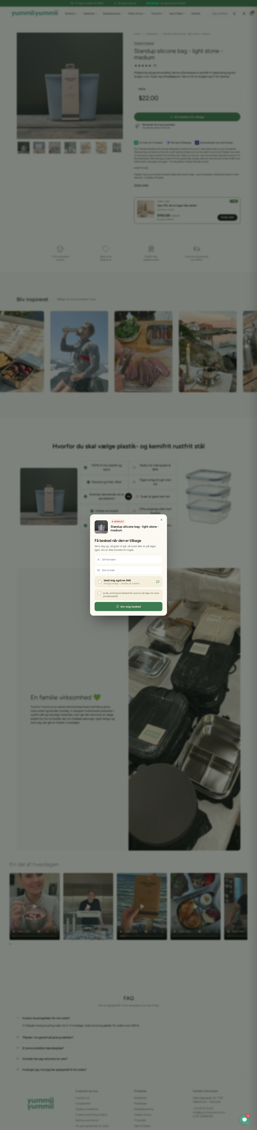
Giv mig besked (130, 606)
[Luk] (162, 520)
